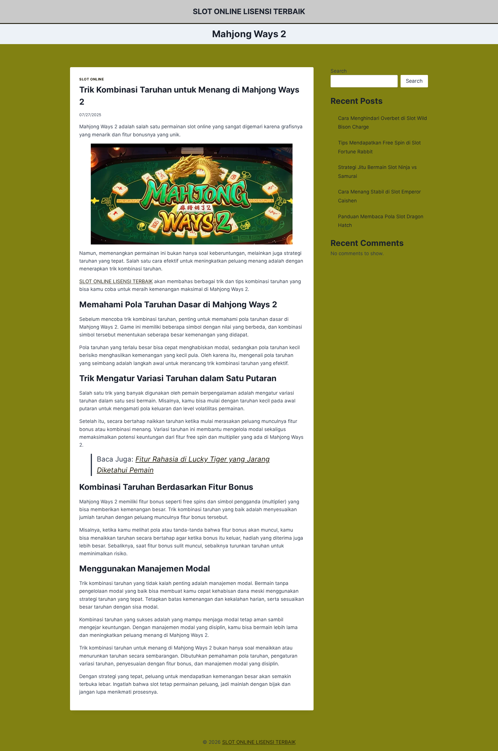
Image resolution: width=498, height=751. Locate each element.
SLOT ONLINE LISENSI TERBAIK (259, 742)
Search (339, 71)
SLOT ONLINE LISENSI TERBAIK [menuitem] (116, 281)
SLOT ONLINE (91, 79)
